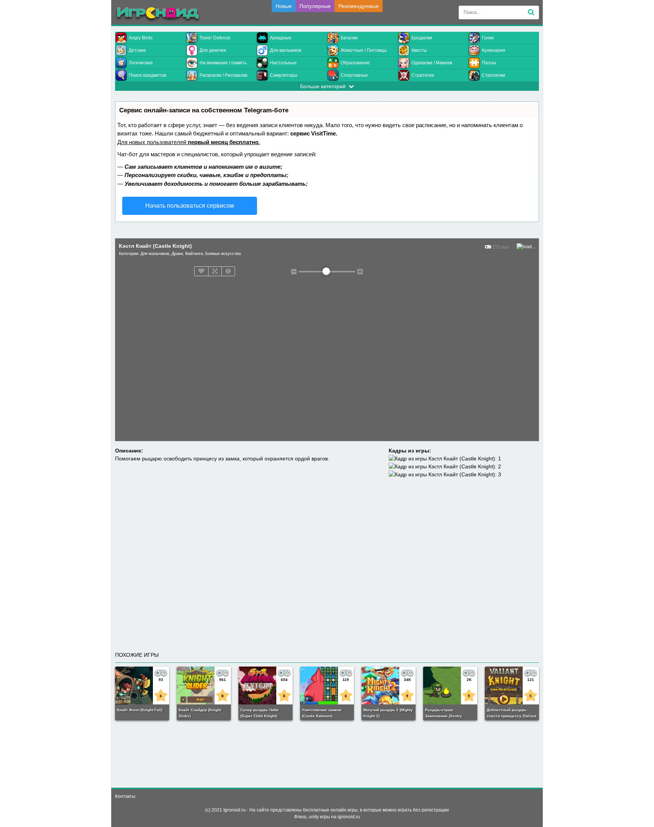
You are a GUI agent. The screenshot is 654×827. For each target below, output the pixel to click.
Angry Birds (141, 37)
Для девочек (212, 50)
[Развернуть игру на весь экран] (215, 271)
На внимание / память (223, 62)
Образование (355, 62)
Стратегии (422, 75)
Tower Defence (214, 37)
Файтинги (194, 253)
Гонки (488, 37)
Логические (141, 62)
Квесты (419, 50)
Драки (177, 253)
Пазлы (489, 62)
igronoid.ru (349, 816)
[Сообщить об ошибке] (228, 271)
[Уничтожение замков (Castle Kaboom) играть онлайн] (327, 685)
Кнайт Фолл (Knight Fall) (139, 710)
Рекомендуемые (358, 6)
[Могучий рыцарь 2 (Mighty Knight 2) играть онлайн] (388, 685)
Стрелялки (493, 75)
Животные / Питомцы (364, 50)
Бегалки (349, 37)
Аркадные (280, 37)
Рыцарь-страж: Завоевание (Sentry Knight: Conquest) (443, 716)
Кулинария (493, 50)
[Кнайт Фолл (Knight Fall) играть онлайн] (142, 685)
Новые (284, 6)
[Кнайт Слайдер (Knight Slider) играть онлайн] (204, 685)
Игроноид (158, 15)
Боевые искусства (223, 253)
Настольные (283, 62)
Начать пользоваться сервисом (189, 205)
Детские (137, 50)
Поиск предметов (147, 75)
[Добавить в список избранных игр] (201, 271)
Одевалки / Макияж (431, 62)
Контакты (125, 796)
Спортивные (354, 75)
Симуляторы (283, 75)
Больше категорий (324, 86)
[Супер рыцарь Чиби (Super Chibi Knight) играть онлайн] (265, 685)
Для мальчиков (285, 50)
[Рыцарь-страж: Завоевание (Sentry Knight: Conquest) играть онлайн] (450, 685)
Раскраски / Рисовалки (223, 75)
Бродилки (421, 37)
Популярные (315, 6)
